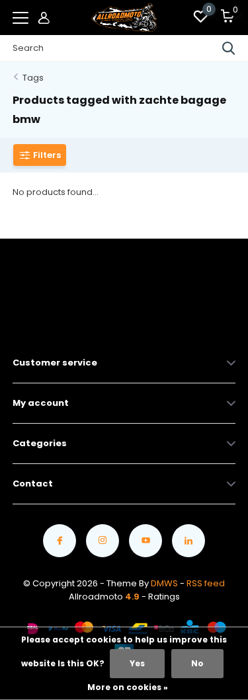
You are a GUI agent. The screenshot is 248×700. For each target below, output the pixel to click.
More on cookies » (127, 687)
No (197, 663)
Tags (33, 77)
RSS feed (205, 583)
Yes (137, 663)
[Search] (228, 48)
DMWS (164, 583)
